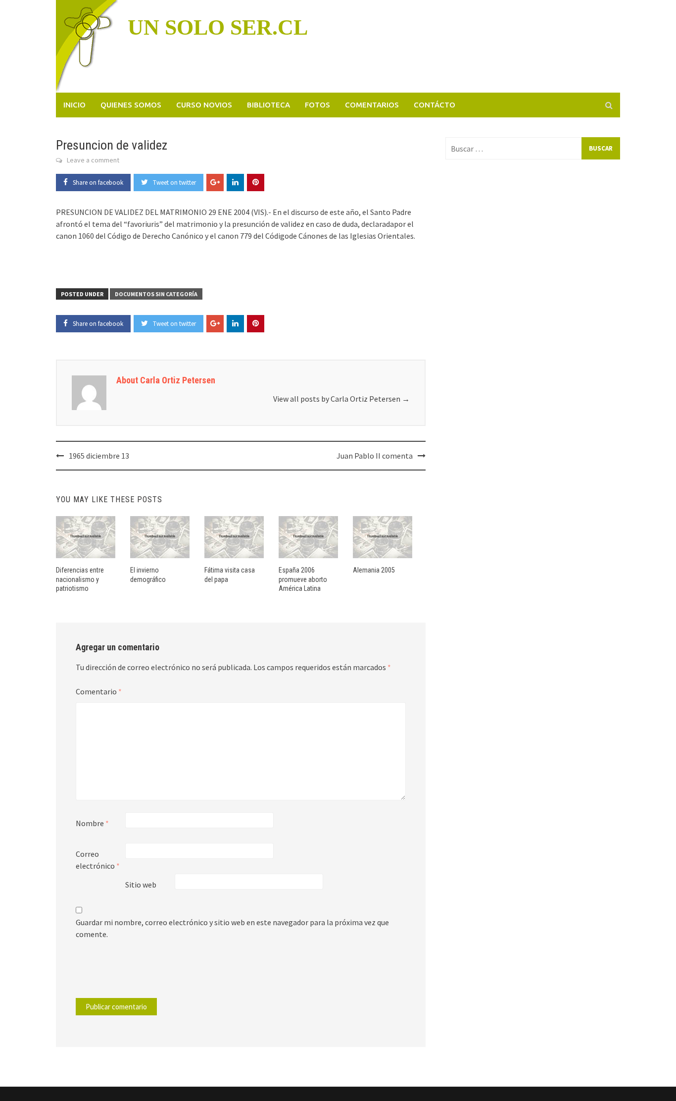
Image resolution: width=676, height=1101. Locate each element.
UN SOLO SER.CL (218, 27)
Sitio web (140, 885)
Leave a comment (93, 160)
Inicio (74, 105)
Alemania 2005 (374, 570)
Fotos (317, 105)
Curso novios (204, 105)
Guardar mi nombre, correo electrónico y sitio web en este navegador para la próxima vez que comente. (232, 928)
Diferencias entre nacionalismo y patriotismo (80, 579)
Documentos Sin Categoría (156, 294)
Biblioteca (268, 105)
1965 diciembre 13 (99, 456)
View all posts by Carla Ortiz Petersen (341, 399)
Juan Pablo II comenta (375, 456)
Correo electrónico (98, 860)
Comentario (99, 691)
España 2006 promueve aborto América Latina (303, 579)
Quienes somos (130, 105)
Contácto (434, 105)
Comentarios (372, 105)
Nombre (92, 823)
